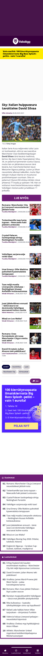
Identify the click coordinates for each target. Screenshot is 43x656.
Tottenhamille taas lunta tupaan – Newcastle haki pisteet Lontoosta (14, 222)
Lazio (27, 367)
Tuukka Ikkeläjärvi (9, 212)
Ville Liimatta (7, 113)
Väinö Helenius (8, 312)
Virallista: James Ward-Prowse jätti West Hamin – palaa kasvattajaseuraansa (21, 582)
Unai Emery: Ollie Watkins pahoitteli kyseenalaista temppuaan (15, 271)
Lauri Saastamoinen (10, 353)
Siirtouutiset (23, 372)
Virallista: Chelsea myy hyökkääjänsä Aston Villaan (22, 625)
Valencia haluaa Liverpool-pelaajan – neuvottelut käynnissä (22, 618)
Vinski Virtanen (8, 293)
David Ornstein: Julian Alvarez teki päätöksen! (14, 350)
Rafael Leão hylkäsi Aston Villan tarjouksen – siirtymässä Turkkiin (21, 611)
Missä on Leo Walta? (12, 318)
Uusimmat (9, 477)
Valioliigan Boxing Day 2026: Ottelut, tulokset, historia (22, 540)
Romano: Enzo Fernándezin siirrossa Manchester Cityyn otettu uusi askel (15, 337)
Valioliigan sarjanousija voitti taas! (13, 255)
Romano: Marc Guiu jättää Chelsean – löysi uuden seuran (23, 590)
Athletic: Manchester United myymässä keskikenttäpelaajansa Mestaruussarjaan (21, 633)
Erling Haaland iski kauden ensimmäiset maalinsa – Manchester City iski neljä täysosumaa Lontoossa (23, 566)
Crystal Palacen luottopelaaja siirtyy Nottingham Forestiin (13, 237)
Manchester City (9, 372)
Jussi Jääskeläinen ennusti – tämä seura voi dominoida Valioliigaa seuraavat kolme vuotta (15, 306)
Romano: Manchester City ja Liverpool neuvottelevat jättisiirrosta (15, 207)
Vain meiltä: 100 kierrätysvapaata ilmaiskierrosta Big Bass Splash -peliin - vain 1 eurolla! (21, 53)
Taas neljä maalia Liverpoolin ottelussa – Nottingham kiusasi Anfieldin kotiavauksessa (14, 288)
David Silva (16, 367)
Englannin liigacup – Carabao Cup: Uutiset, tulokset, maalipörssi (21, 547)
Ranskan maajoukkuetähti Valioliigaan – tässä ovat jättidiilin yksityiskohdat (23, 597)
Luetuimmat (10, 557)
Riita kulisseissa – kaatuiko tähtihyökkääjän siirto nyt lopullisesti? (23, 604)
